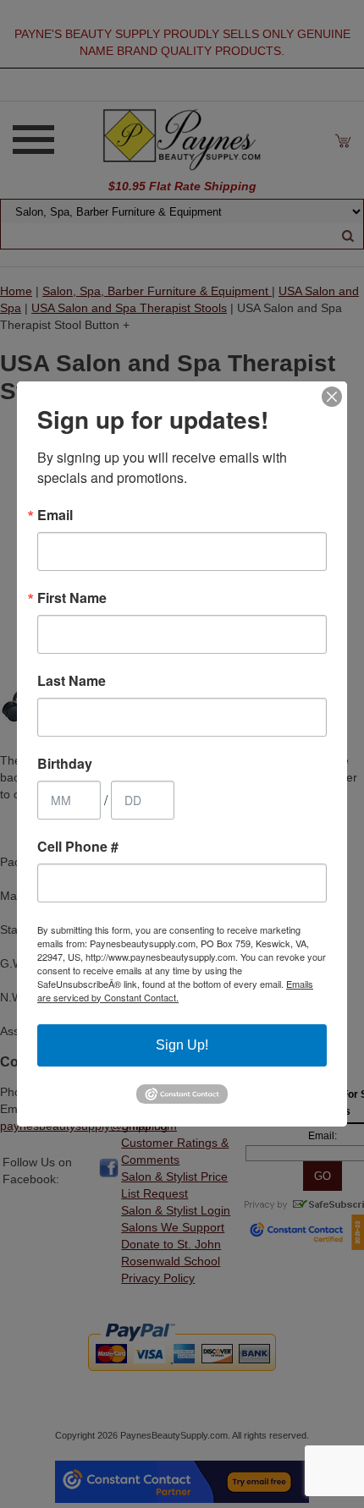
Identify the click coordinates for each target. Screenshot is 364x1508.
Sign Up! (182, 1045)
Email (55, 515)
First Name (72, 598)
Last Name (71, 681)
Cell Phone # (78, 846)
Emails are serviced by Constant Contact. (175, 990)
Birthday (64, 763)
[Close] (332, 397)
